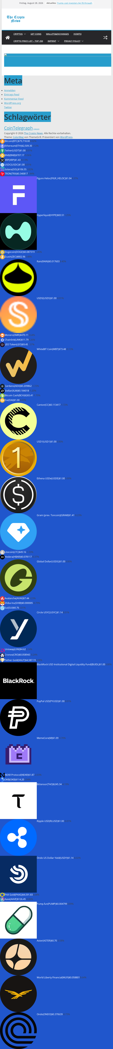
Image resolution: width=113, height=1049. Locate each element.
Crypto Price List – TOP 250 (28, 41)
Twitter (8, 107)
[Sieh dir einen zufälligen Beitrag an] (105, 37)
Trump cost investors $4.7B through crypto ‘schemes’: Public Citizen (74, 4)
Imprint (52, 41)
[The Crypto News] (7, 37)
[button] (24, 34)
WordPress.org (12, 103)
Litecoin (36, 129)
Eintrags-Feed (11, 94)
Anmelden (9, 90)
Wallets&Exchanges (57, 34)
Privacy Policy (72, 41)
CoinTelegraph (18, 128)
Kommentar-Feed (14, 98)
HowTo (78, 34)
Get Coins (36, 34)
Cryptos (18, 34)
